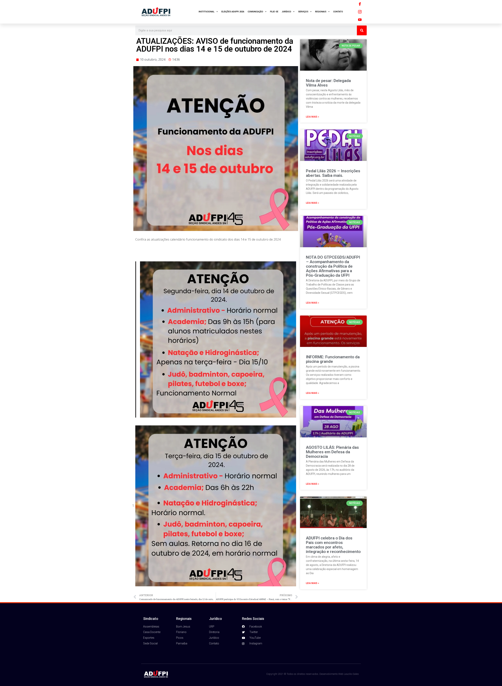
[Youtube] (360, 20)
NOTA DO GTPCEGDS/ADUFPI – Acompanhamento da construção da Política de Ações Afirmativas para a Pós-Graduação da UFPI (333, 266)
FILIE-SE (274, 11)
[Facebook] (360, 4)
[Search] (362, 30)
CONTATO (338, 11)
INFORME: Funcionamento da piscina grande (333, 359)
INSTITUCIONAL (207, 11)
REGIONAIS (320, 11)
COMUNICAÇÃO (255, 11)
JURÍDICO (286, 11)
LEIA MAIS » (312, 116)
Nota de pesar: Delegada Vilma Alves (328, 83)
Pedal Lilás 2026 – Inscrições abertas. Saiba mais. (333, 173)
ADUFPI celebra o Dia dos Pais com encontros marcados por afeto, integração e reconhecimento (333, 545)
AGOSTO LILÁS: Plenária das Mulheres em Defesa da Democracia (332, 452)
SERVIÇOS (303, 11)
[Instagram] (360, 12)
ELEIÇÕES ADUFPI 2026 (232, 11)
